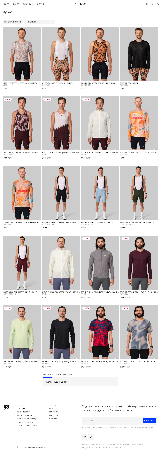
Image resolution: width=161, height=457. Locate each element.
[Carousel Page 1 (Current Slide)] (76, 149)
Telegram (84, 437)
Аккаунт (152, 4)
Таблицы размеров (24, 415)
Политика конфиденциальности (93, 444)
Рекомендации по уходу (27, 419)
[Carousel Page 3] (117, 149)
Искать (147, 4)
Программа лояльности (27, 426)
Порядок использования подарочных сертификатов (101, 448)
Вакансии (53, 419)
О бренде (40, 4)
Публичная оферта (114, 444)
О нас (51, 408)
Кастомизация (28, 4)
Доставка (21, 408)
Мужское (6, 4)
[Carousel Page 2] (116, 149)
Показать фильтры (14, 22)
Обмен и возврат (23, 412)
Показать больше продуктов (56, 382)
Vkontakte (91, 437)
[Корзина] (158, 4)
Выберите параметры (22, 77)
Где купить (54, 412)
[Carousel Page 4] (39, 149)
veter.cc (80, 4)
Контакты (53, 415)
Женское (16, 4)
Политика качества (25, 422)
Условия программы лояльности (135, 444)
